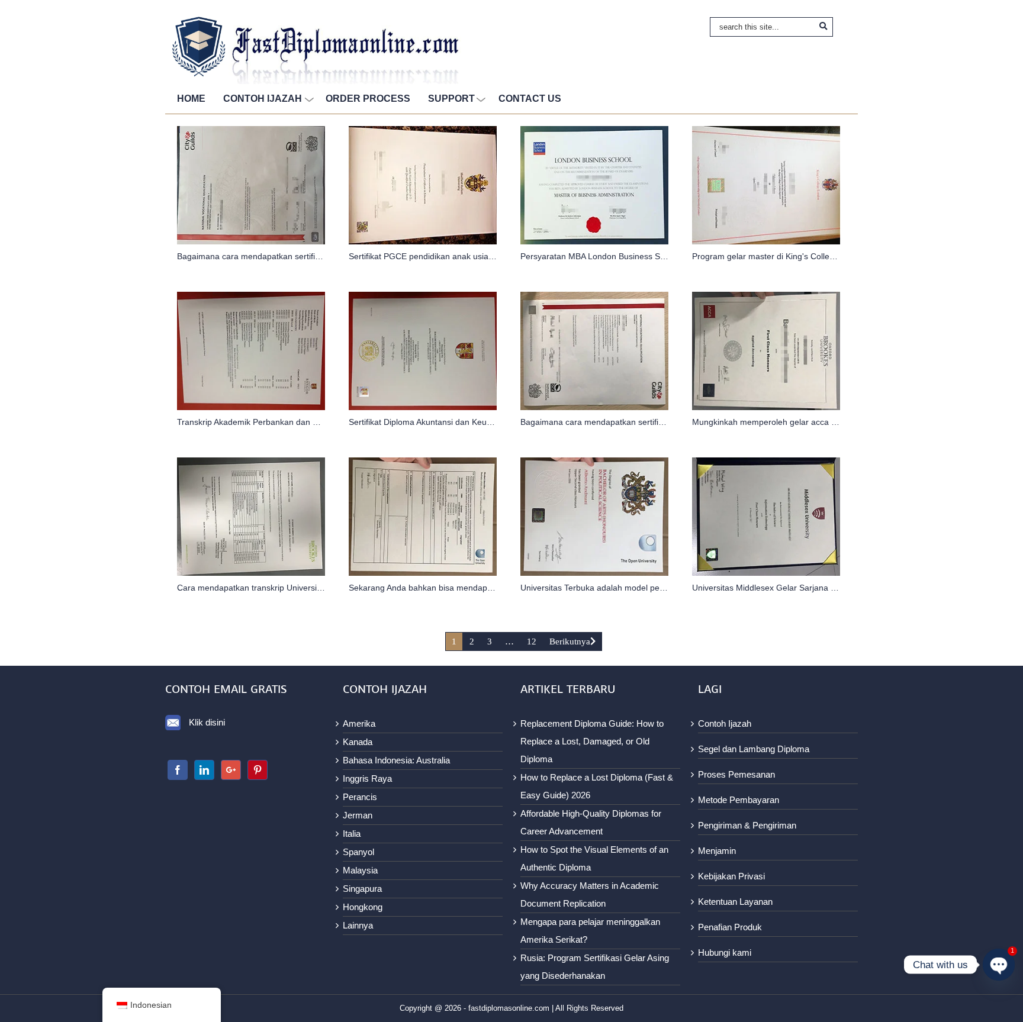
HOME (191, 99)
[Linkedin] (204, 770)
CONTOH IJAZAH (262, 99)
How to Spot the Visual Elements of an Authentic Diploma (594, 858)
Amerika (359, 723)
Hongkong (362, 907)
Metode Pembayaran (738, 800)
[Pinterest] (257, 770)
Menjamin (717, 851)
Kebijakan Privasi (731, 876)
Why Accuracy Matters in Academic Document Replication (589, 894)
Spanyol (358, 852)
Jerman (357, 815)
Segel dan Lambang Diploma (753, 749)
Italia (352, 833)
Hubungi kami (724, 952)
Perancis (360, 797)
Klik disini (207, 722)
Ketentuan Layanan (735, 902)
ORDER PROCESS (368, 99)
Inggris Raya (367, 778)
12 (531, 641)
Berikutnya (569, 641)
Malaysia (360, 870)
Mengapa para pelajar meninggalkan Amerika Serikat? (590, 930)
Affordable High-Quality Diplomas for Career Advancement (590, 822)
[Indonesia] (178, 770)
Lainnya (358, 925)
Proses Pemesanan (736, 774)
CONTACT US (529, 99)
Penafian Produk (730, 927)
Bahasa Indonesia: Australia (396, 760)
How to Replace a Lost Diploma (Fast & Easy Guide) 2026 (596, 786)
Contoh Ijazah (724, 723)
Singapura (362, 889)
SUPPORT (451, 99)
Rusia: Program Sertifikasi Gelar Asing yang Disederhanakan (594, 967)
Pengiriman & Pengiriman (747, 825)
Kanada (357, 742)
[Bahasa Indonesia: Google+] (231, 770)
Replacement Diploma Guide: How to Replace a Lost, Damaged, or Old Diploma (592, 741)
